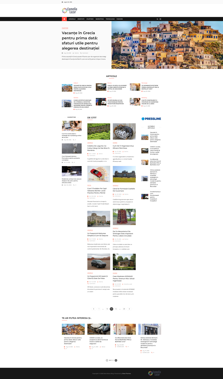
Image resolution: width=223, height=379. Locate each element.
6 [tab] (220, 48)
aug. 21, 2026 (112, 91)
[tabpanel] (111, 45)
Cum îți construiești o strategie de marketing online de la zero (150, 101)
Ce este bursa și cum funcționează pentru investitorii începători (116, 101)
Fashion (120, 19)
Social (89, 185)
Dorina (76, 53)
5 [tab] (220, 47)
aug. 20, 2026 (146, 91)
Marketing (100, 19)
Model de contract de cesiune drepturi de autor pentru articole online (71, 180)
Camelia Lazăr (128, 284)
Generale (72, 19)
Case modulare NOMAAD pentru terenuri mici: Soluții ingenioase (123, 278)
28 (124, 309)
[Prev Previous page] (93, 309)
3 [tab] (220, 44)
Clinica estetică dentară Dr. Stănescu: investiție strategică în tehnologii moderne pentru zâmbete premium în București (83, 103)
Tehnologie (110, 19)
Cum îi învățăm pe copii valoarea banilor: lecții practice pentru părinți (97, 191)
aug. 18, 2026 (112, 106)
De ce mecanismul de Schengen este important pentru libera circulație (123, 233)
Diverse (110, 83)
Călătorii (90, 19)
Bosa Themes (126, 373)
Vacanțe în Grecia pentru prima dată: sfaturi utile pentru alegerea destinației (83, 88)
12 (116, 309)
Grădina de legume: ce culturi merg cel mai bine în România (98, 148)
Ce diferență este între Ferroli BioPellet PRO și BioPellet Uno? (150, 87)
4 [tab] (220, 45)
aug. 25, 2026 (67, 53)
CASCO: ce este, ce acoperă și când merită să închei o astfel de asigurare (117, 87)
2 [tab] (220, 42)
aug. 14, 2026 (146, 106)
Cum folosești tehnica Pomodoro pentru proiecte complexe (71, 158)
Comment (85, 53)
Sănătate (81, 19)
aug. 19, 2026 (78, 109)
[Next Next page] (129, 309)
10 (107, 309)
